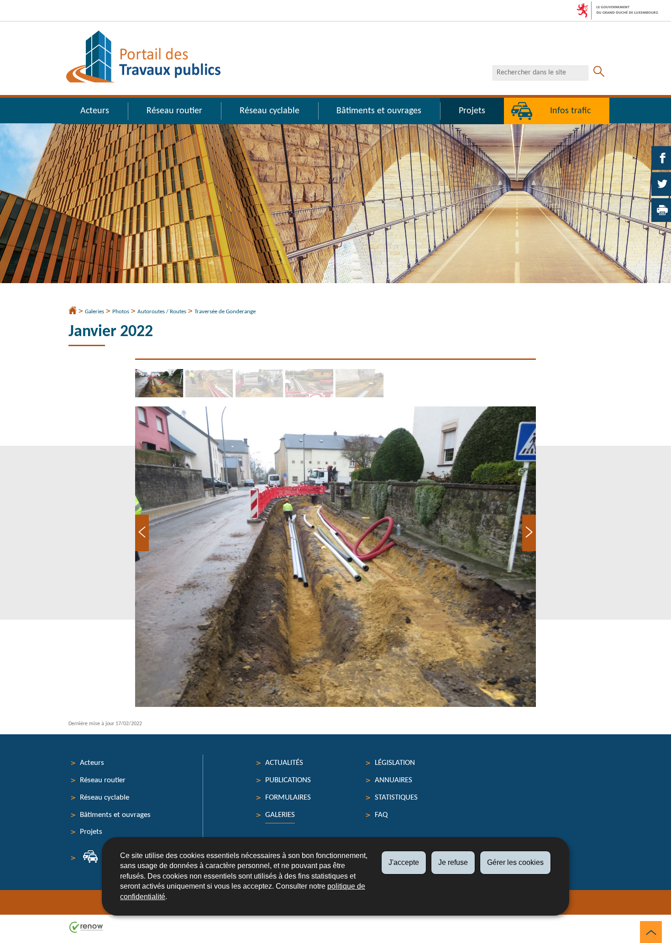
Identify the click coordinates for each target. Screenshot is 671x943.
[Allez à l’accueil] (72, 311)
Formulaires (288, 797)
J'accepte (403, 862)
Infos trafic (570, 111)
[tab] (160, 383)
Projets (472, 111)
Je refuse (453, 862)
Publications (288, 780)
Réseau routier (174, 111)
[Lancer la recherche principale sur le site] (598, 72)
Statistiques (396, 797)
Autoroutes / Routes (161, 312)
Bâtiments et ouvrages (378, 111)
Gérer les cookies (515, 862)
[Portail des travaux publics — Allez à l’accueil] (143, 57)
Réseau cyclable (269, 111)
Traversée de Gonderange (225, 312)
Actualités (284, 763)
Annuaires (393, 780)
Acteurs (94, 111)
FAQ (381, 815)
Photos (120, 312)
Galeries (94, 312)
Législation (395, 763)
